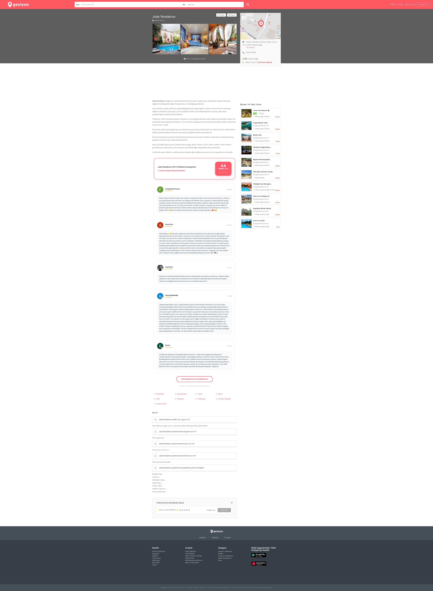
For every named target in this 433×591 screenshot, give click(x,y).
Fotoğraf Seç (211, 510)
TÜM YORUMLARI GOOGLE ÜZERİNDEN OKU (194, 379)
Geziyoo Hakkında (225, 551)
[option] (166, 39)
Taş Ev (154, 565)
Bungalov (155, 554)
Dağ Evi (155, 556)
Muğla (262, 116)
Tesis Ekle (424, 4)
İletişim (220, 554)
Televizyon (201, 399)
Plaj (158, 399)
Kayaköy (258, 178)
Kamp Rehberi (190, 551)
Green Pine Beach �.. (261, 110)
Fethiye (257, 116)
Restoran (180, 399)
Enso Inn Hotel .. (259, 221)
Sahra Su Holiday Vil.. (261, 196)
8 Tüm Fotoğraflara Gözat (195, 59)
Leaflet (277, 38)
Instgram (202, 537)
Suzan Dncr (169, 224)
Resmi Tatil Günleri (192, 563)
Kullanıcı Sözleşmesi (225, 556)
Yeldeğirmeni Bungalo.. (262, 184)
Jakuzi (220, 394)
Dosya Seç (224, 510)
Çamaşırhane (182, 394)
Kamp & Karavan (158, 551)
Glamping (155, 560)
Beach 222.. (257, 135)
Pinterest (215, 537)
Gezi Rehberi (190, 554)
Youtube (227, 537)
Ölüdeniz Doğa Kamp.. (262, 147)
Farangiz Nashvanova (172, 189)
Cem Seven (169, 267)
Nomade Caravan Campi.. (263, 172)
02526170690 (251, 52)
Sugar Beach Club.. (260, 123)
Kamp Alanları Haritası (193, 556)
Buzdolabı (160, 394)
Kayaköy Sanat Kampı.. (262, 208)
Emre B (167, 345)
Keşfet (392, 4)
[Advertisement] (194, 83)
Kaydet (222, 15)
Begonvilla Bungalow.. (262, 159)
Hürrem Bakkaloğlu (171, 295)
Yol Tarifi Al (250, 47)
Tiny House (156, 558)
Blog (401, 4)
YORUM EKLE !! (159, 20)
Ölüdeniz (267, 116)
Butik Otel (155, 563)
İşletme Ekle (189, 558)
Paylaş (232, 15)
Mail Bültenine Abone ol (194, 560)
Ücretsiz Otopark (224, 399)
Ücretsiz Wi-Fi (161, 404)
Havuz (200, 394)
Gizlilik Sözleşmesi (224, 558)
